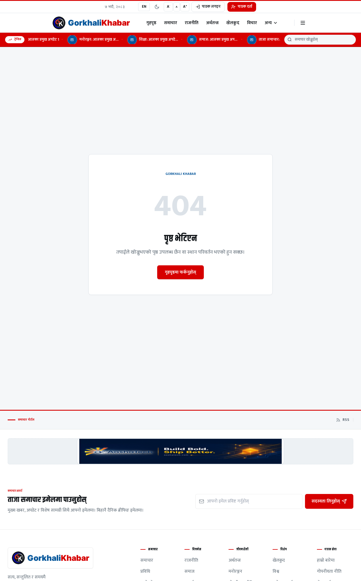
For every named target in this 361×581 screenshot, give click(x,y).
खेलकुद (232, 22)
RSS (346, 420)
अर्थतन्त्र (212, 22)
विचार (252, 22)
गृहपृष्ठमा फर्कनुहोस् (180, 272)
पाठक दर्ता (245, 6)
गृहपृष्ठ (151, 22)
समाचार (170, 22)
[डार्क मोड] (157, 7)
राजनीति (191, 22)
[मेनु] (303, 23)
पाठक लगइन (211, 6)
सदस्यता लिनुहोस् (326, 501)
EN (144, 6)
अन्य (268, 22)
